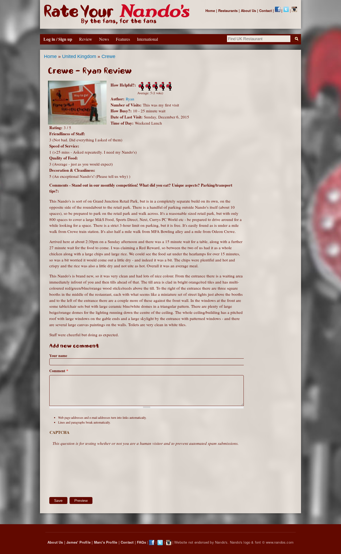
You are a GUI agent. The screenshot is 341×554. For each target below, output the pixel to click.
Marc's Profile (105, 542)
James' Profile (78, 542)
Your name (58, 355)
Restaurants (228, 10)
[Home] (118, 14)
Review (85, 39)
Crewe (108, 56)
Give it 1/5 (140, 86)
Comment (58, 371)
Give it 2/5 (147, 86)
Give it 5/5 (168, 86)
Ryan (130, 98)
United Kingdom (79, 56)
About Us (248, 10)
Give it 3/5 (154, 86)
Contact (265, 10)
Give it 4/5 (161, 86)
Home (210, 10)
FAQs (141, 542)
